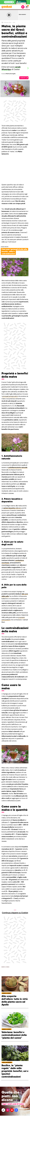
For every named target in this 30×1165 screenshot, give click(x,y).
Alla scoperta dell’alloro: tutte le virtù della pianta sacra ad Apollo (15, 1000)
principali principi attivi (10, 396)
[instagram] (7, 1110)
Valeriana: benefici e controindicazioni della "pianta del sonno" (14, 1035)
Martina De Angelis (10, 73)
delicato (12, 508)
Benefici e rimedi (5, 967)
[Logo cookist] (7, 6)
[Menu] (22, 7)
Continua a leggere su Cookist (15, 913)
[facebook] (16, 1110)
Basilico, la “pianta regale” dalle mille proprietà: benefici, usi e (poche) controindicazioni (15, 1071)
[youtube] (12, 1110)
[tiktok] (3, 1110)
